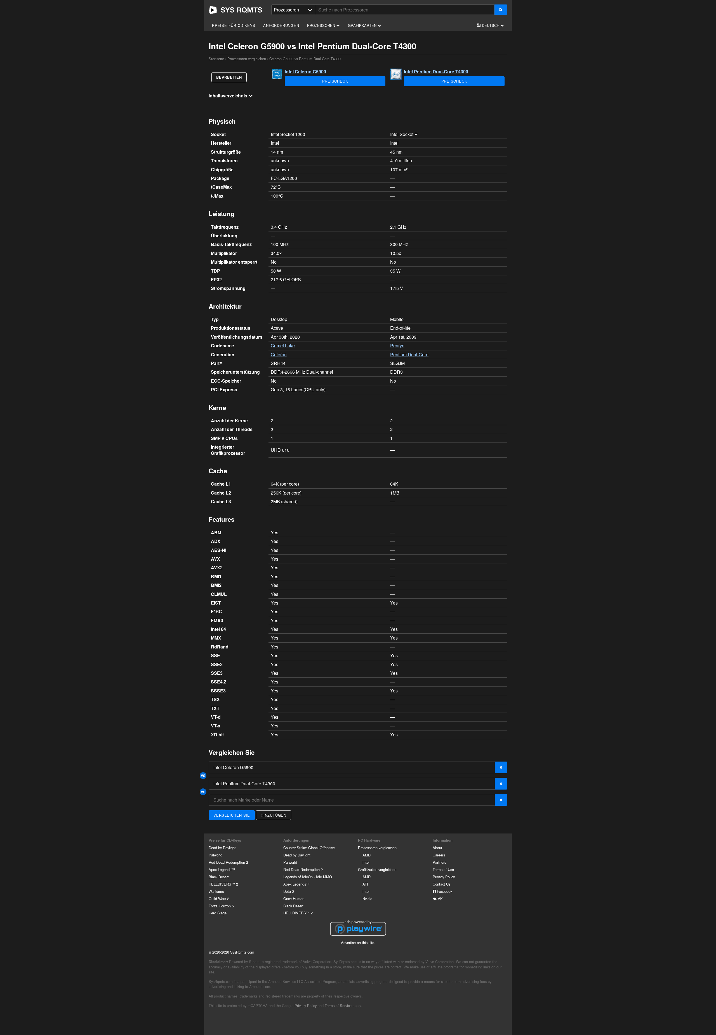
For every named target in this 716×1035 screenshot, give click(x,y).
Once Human (293, 898)
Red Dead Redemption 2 (228, 862)
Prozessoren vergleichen (246, 58)
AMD (366, 855)
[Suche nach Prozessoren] (500, 9)
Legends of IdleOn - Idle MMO (307, 876)
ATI (365, 884)
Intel (365, 862)
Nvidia (367, 898)
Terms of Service (338, 1005)
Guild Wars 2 (219, 898)
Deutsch (490, 25)
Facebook (444, 891)
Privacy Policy (444, 876)
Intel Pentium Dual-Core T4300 (436, 71)
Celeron (279, 354)
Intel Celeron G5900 (305, 71)
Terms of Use (443, 869)
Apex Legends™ (222, 869)
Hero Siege (218, 912)
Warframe (216, 891)
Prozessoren (321, 25)
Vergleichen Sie (231, 815)
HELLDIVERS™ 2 (223, 884)
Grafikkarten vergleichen (377, 869)
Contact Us (441, 884)
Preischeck (335, 81)
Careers (439, 855)
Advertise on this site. (358, 942)
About (437, 847)
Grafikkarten (363, 25)
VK (440, 898)
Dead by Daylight (222, 847)
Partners (439, 862)
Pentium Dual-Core (409, 354)
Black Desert (219, 876)
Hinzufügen (273, 815)
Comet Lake (283, 345)
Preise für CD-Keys (233, 25)
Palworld (215, 855)
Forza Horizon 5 (221, 905)
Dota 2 (288, 891)
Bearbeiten (229, 77)
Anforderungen (281, 25)
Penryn (397, 345)
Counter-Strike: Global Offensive (309, 847)
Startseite (235, 10)
